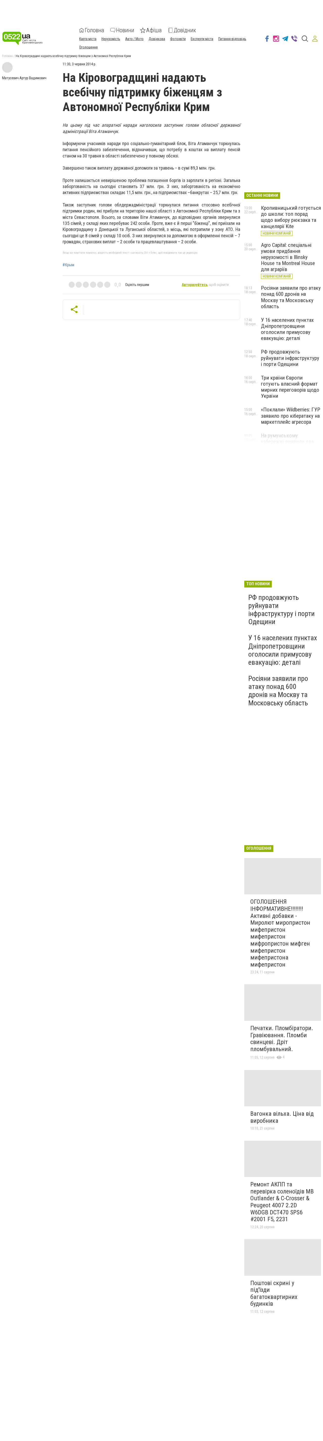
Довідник (185, 30)
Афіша (154, 30)
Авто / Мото (134, 39)
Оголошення (88, 47)
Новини (125, 30)
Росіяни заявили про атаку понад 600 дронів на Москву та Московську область (291, 297)
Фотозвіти (178, 39)
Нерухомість (110, 39)
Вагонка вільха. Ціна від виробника (282, 1117)
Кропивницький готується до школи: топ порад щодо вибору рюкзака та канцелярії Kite (291, 217)
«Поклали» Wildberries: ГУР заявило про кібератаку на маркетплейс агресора (290, 416)
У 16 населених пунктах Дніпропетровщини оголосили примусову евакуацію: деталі (287, 329)
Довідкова (157, 39)
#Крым (68, 265)
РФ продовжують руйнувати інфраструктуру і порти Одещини (290, 358)
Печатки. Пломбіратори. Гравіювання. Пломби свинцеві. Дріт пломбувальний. (281, 1039)
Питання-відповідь (232, 39)
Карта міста (87, 39)
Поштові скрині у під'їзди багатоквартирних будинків (274, 1293)
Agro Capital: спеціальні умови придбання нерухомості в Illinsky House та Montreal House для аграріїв (288, 257)
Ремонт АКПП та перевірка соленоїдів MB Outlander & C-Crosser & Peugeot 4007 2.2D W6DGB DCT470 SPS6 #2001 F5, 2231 (282, 1202)
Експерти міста (202, 39)
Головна (94, 30)
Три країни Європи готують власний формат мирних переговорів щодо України (290, 387)
